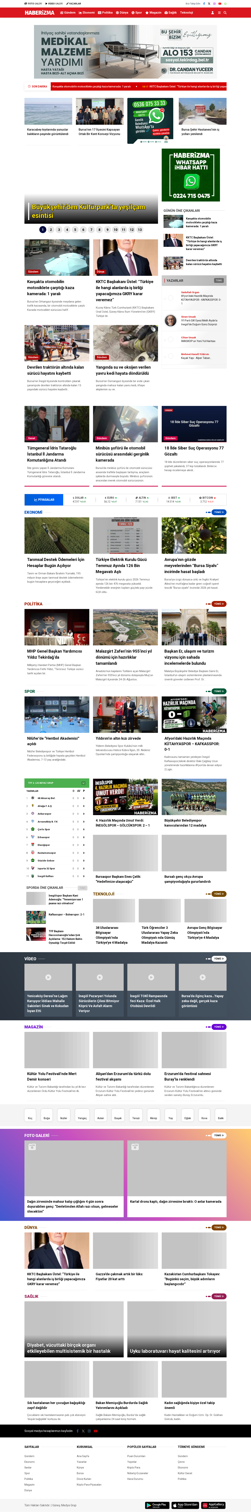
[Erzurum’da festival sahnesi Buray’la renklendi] (194, 1050)
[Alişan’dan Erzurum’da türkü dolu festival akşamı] (125, 1050)
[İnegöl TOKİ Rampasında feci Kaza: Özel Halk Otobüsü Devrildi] (151, 977)
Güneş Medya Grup (64, 1505)
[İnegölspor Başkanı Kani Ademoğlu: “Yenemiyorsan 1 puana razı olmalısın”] (36, 904)
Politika (107, 12)
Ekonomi (89, 12)
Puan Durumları (136, 1456)
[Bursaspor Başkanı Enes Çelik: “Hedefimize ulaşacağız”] (125, 853)
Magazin (155, 12)
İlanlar (28, 1467)
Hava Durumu (135, 1478)
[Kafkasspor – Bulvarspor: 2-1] (36, 922)
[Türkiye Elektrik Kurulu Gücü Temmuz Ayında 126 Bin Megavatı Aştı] (125, 535)
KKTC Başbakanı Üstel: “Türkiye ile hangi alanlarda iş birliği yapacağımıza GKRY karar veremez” (131, 86)
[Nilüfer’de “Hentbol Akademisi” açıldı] (56, 714)
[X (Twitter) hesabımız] (209, 3)
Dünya (124, 12)
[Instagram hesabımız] (214, 3)
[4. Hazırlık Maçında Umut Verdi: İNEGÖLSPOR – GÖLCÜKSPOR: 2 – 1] (125, 797)
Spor (138, 12)
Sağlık (172, 12)
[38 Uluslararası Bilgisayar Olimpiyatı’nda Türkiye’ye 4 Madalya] (114, 911)
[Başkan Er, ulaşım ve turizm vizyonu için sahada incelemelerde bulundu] (194, 627)
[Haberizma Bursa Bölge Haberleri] (39, 15)
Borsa (80, 1473)
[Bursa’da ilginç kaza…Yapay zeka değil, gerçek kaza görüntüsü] (203, 977)
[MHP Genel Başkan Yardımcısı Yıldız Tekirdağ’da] (56, 627)
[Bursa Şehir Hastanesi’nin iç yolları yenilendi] (203, 111)
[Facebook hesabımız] (204, 3)
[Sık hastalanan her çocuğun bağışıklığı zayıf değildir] (56, 1379)
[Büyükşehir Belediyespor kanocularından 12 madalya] (194, 797)
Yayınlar (132, 1461)
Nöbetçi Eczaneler (137, 1473)
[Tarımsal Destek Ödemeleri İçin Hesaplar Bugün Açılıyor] (56, 535)
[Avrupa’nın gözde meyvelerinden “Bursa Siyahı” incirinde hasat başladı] (194, 535)
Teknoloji (186, 12)
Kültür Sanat (185, 1473)
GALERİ (35, 3)
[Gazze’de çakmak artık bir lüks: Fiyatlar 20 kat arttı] (125, 1250)
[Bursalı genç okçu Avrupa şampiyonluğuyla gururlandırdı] (194, 853)
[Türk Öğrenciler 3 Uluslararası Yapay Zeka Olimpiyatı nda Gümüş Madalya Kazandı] (160, 911)
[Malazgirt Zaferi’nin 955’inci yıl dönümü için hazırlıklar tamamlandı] (125, 627)
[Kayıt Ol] (213, 13)
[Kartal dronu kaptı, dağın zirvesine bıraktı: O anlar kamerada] (177, 1168)
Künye (80, 1467)
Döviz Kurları (84, 1478)
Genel (31, 438)
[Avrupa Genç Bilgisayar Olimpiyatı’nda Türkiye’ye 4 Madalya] (205, 911)
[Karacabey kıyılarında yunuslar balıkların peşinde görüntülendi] (48, 111)
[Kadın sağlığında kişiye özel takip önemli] (194, 1379)
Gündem (70, 12)
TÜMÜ (219, 280)
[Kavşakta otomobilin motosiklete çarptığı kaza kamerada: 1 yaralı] (173, 227)
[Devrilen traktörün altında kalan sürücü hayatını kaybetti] (173, 268)
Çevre (181, 1461)
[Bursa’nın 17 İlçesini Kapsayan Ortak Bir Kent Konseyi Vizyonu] (100, 111)
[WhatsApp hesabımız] (225, 3)
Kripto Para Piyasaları (89, 1484)
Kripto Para (133, 1467)
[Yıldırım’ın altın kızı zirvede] (125, 714)
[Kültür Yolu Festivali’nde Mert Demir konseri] (56, 1050)
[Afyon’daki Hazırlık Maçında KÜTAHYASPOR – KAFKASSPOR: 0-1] (194, 714)
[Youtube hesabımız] (219, 3)
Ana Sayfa (83, 1456)
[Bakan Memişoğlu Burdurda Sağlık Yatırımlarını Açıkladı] (125, 1379)
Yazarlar (82, 1461)
